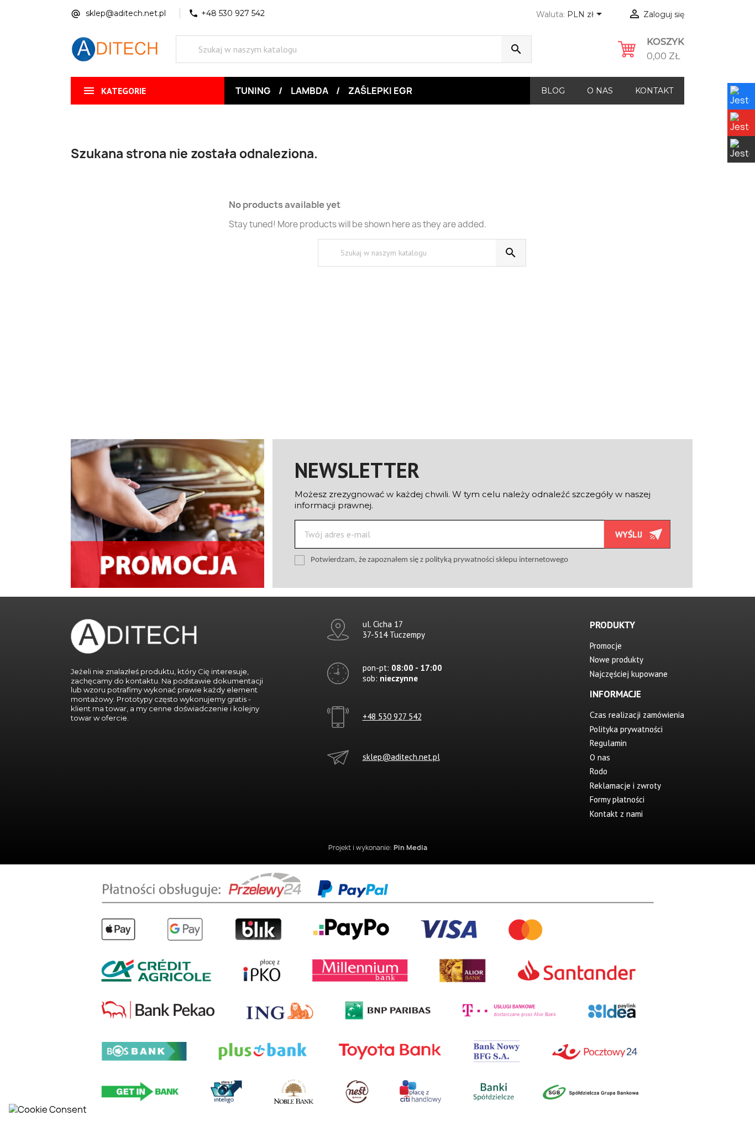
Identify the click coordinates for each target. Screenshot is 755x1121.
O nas (600, 91)
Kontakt (654, 91)
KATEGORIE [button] (114, 90)
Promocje (606, 645)
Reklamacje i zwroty (625, 785)
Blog (553, 91)
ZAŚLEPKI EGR (380, 91)
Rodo (598, 771)
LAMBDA (309, 91)
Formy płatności (617, 799)
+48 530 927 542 (392, 716)
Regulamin (608, 743)
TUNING (253, 91)
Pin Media (410, 847)
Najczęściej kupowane (629, 674)
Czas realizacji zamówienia (637, 715)
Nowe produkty (616, 659)
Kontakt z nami (616, 814)
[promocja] (167, 513)
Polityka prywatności (626, 729)
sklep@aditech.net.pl (401, 757)
